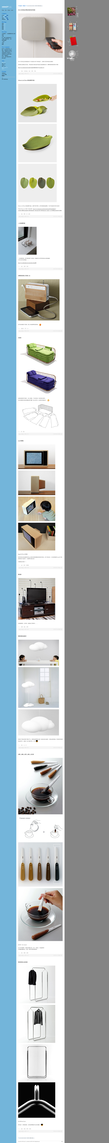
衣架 (25, 1128)
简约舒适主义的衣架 (23, 962)
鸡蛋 (25, 266)
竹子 (25, 328)
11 (40, 5)
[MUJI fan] (72, 55)
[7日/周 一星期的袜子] (72, 26)
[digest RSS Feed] (7, 17)
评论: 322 (3, 63)
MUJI (22, 71)
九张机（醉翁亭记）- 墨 (6, 38)
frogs (19, 554)
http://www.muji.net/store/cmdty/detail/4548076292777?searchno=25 (31, 67)
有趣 (22, 626)
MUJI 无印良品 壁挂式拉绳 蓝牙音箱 (26, 9)
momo (3, 15)
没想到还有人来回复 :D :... (7, 52)
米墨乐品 (3, 19)
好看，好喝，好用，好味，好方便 (26, 754)
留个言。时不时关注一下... (7, 48)
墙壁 (27, 626)
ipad (21, 565)
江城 (3, 36)
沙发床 (19, 337)
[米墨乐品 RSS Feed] (8, 19)
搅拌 (27, 952)
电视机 (27, 565)
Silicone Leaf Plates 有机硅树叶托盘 (26, 80)
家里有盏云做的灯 (22, 636)
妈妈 (3, 26)
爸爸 (3, 27)
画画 (3, 29)
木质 (24, 565)
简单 (32, 71)
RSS (62, 1141)
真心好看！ (4, 58)
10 (39, 5)
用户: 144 (3, 66)
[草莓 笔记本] (72, 40)
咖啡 (25, 952)
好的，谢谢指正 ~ (5, 55)
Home (3, 10)
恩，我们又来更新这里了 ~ (7, 37)
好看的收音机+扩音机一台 (24, 275)
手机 (35, 71)
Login (12, 10)
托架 (27, 266)
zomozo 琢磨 (4, 74)
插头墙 (19, 574)
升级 (3, 42)
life (2, 16)
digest (20, 73)
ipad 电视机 (21, 440)
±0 (2, 78)
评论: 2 (22, 330)
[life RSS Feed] (6, 16)
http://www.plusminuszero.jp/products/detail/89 (27, 262)
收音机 (22, 328)
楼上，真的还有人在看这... (7, 50)
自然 (29, 213)
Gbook (9, 10)
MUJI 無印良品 (5, 79)
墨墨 (3, 23)
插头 (25, 626)
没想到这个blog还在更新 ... (7, 54)
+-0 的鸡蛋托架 (21, 223)
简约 (27, 1128)
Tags (6, 10)
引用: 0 (3, 65)
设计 (29, 71)
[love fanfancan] (72, 11)
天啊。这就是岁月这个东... (7, 51)
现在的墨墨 (4, 40)
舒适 (30, 1128)
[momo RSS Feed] (7, 15)
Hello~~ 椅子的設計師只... (7, 56)
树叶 (25, 213)
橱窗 (3, 44)
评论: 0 (22, 73)
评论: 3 (22, 567)
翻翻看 (3, 75)
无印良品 (26, 71)
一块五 (3, 41)
